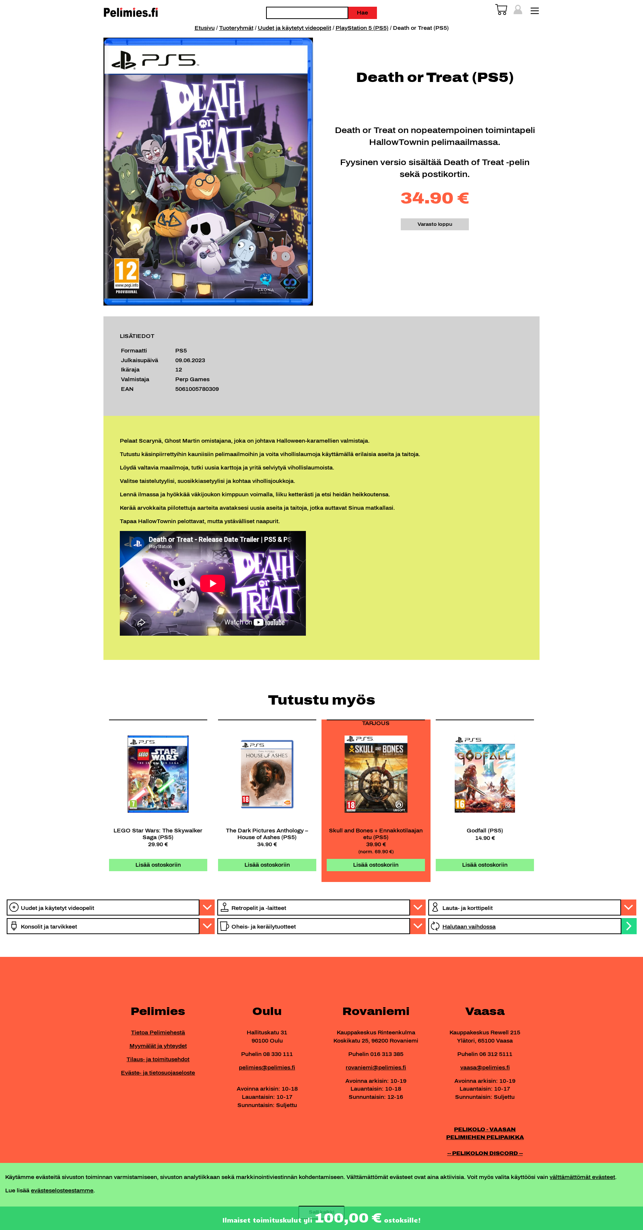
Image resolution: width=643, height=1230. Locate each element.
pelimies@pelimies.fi (267, 1068)
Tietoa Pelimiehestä (158, 1032)
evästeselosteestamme (62, 1190)
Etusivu (205, 28)
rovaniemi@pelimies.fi (376, 1068)
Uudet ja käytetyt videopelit (294, 28)
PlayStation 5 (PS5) (362, 28)
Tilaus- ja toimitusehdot (158, 1059)
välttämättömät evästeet (582, 1177)
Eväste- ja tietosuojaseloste (158, 1073)
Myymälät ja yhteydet (158, 1046)
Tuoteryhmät (236, 28)
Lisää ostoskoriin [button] (158, 865)
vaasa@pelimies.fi (485, 1068)
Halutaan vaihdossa (469, 927)
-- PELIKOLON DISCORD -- (485, 1153)
